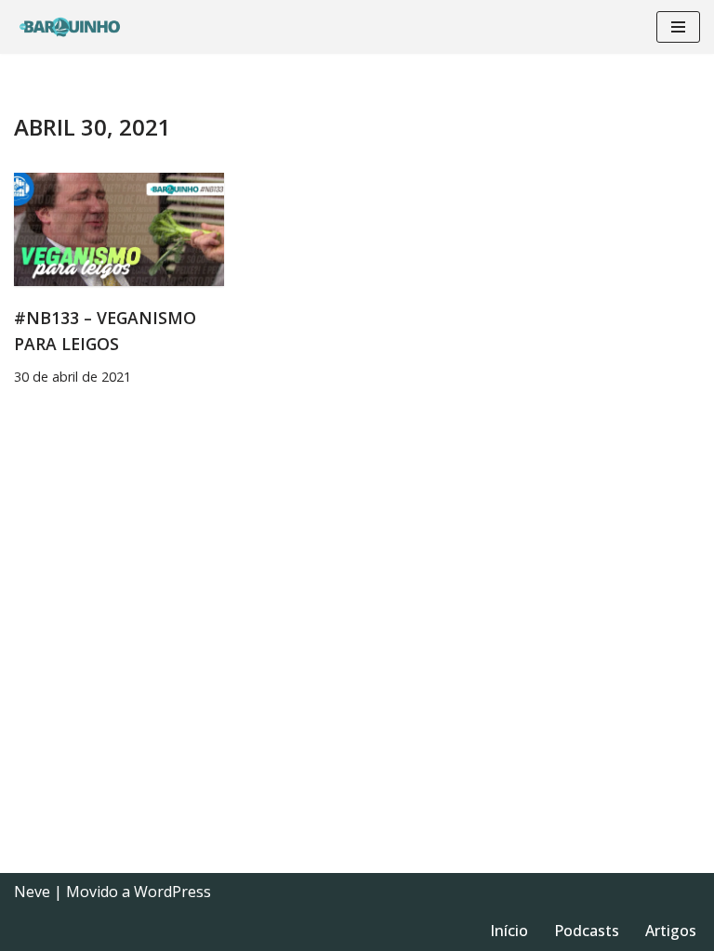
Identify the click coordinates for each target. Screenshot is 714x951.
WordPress (172, 891)
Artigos (670, 930)
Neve (32, 891)
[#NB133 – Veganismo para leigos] (119, 229)
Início (509, 930)
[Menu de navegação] (678, 27)
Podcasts (586, 930)
